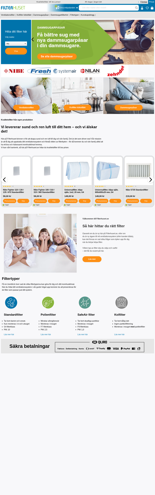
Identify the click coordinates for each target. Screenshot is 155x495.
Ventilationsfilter (26, 108)
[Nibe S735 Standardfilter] (138, 170)
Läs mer (92, 259)
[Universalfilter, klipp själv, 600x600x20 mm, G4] (108, 170)
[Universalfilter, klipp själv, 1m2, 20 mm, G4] (77, 170)
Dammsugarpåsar (128, 108)
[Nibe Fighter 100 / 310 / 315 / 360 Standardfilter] (46, 170)
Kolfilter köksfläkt (77, 107)
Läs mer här (9, 334)
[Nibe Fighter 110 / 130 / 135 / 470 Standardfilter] (16, 170)
